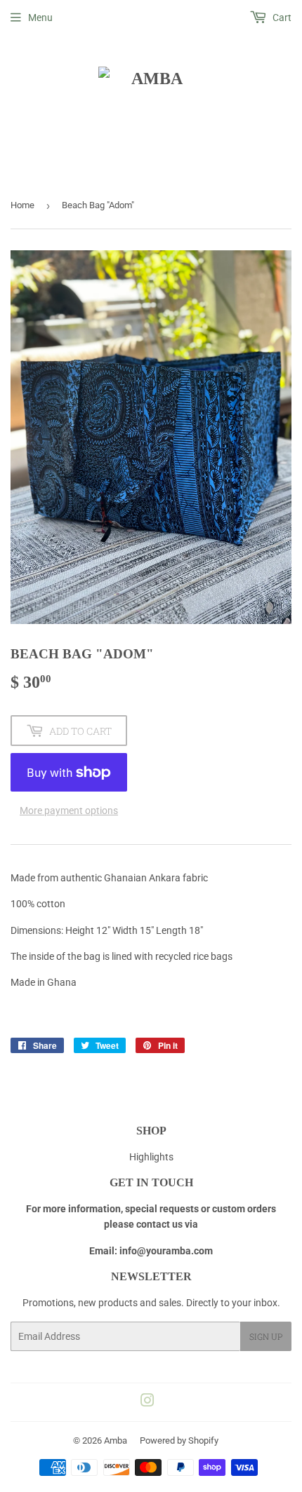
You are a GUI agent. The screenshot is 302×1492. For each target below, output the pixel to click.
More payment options (69, 810)
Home (22, 205)
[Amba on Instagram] (147, 1402)
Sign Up (265, 1336)
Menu (40, 17)
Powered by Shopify (179, 1440)
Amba (115, 1440)
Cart (280, 17)
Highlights (151, 1156)
